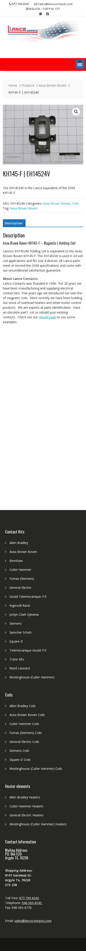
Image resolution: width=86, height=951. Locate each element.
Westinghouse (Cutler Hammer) (31, 677)
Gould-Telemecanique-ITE (28, 596)
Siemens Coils (19, 751)
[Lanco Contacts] (43, 41)
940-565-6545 (32, 903)
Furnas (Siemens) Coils (25, 733)
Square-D (16, 641)
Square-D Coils (20, 760)
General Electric (20, 587)
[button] (79, 64)
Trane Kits (16, 659)
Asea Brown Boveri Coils (27, 715)
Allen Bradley (18, 543)
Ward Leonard (19, 668)
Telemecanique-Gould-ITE (28, 650)
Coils (75, 203)
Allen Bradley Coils (22, 706)
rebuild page (47, 317)
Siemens (15, 623)
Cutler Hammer (20, 570)
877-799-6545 (29, 898)
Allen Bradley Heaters (24, 797)
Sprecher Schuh (20, 632)
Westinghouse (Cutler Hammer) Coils (35, 768)
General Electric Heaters (26, 815)
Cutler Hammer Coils (24, 724)
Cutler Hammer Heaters (26, 806)
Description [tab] (13, 223)
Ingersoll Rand (19, 605)
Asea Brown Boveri (56, 203)
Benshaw (16, 561)
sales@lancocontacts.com (33, 921)
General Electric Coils (24, 742)
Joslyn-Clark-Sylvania (24, 614)
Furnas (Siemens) (21, 579)
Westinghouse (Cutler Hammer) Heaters (38, 824)
